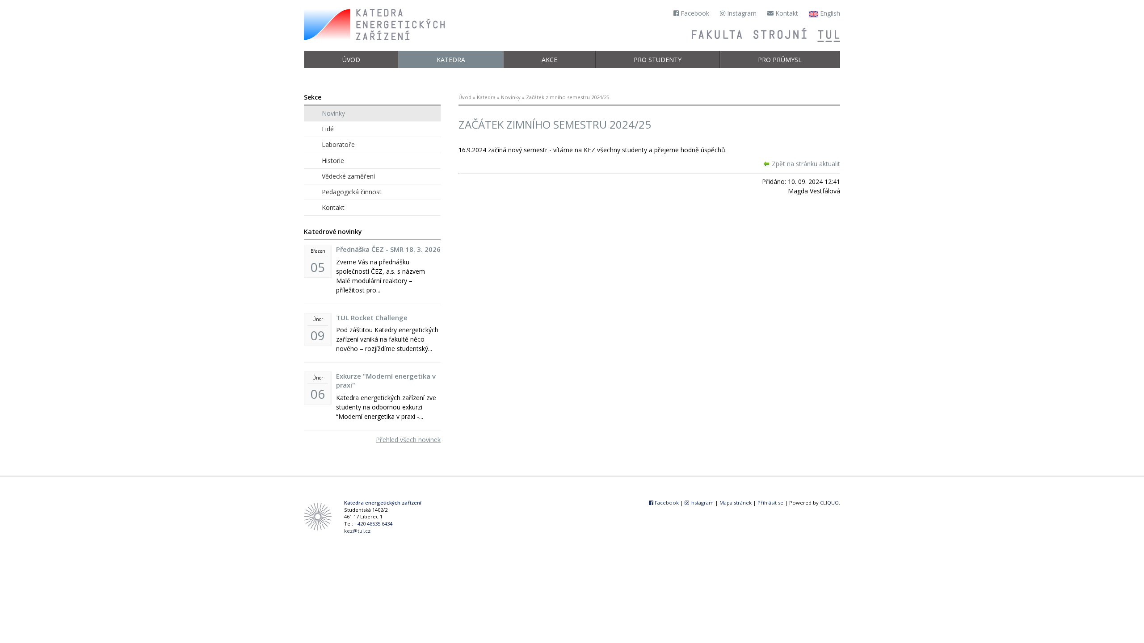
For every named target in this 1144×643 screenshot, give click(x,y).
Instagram (741, 13)
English (829, 13)
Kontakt (786, 13)
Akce (549, 59)
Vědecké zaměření (348, 176)
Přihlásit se (770, 502)
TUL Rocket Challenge (372, 317)
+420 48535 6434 (373, 523)
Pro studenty (657, 59)
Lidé (328, 129)
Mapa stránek (735, 502)
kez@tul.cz (357, 530)
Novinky (511, 97)
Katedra (451, 59)
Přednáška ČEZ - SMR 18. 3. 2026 (388, 249)
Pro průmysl (780, 59)
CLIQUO (829, 502)
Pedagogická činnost (352, 192)
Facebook (694, 13)
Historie (333, 160)
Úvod (351, 59)
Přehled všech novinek (408, 439)
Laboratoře (338, 144)
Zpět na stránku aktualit (806, 163)
